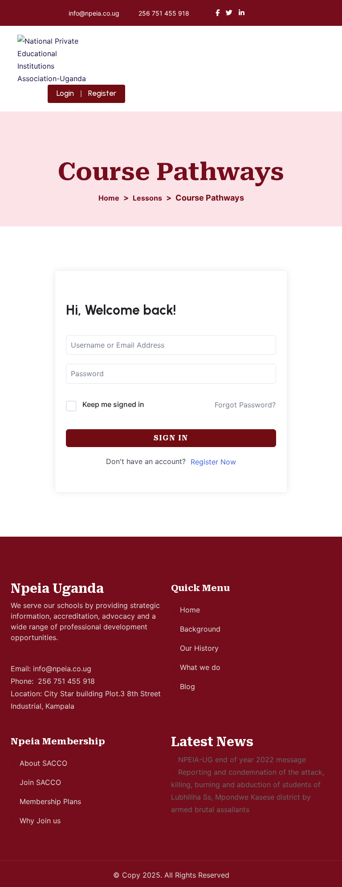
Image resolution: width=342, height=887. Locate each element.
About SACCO (43, 763)
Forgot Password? (245, 404)
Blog (187, 686)
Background (200, 628)
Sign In (171, 438)
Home (190, 609)
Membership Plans (50, 801)
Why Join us (40, 820)
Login (65, 93)
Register (102, 93)
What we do (200, 667)
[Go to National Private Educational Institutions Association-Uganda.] (108, 197)
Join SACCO (40, 782)
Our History (199, 648)
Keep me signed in (113, 404)
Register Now (213, 461)
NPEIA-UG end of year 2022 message (242, 759)
